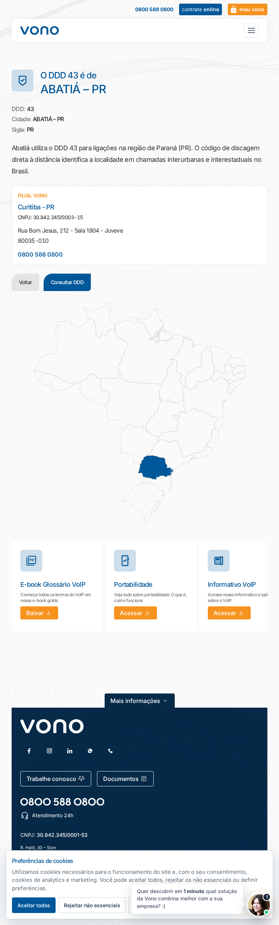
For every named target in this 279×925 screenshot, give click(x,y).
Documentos (121, 778)
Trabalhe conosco (51, 778)
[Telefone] (110, 751)
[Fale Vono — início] (39, 30)
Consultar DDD (67, 282)
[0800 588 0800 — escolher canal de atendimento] (62, 802)
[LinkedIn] (69, 751)
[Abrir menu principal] (251, 30)
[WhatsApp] (90, 751)
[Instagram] (49, 751)
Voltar (25, 282)
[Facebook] (29, 751)
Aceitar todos (33, 905)
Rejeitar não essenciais (92, 905)
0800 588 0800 (154, 9)
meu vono (251, 9)
